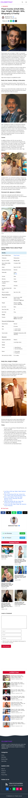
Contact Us (3, 770)
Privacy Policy (4, 774)
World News (3, 757)
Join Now (22, 533)
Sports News (3, 761)
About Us (3, 768)
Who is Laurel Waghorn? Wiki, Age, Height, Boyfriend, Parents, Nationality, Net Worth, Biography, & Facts (13, 498)
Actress (2, 755)
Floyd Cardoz (5, 508)
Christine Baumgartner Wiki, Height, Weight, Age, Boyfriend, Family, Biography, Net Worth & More (18, 716)
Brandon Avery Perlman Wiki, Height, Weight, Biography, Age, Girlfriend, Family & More (17, 676)
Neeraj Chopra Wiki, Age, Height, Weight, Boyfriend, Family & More (6, 556)
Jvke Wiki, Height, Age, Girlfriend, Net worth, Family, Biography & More (20, 603)
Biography (5, 6)
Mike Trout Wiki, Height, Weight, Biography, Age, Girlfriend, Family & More (18, 690)
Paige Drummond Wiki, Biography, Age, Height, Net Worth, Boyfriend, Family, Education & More (7, 585)
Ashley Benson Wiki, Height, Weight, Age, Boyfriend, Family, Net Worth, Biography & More (18, 703)
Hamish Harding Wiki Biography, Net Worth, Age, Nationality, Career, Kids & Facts (20, 577)
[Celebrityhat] (7, 2)
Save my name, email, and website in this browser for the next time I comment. (14, 642)
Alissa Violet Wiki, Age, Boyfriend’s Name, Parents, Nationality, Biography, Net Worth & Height (20, 561)
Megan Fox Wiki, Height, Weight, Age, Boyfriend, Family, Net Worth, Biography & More (18, 710)
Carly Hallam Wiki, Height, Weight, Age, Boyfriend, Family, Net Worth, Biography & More (18, 697)
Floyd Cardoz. (17, 255)
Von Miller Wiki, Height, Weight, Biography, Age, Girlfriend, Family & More (18, 723)
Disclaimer (3, 772)
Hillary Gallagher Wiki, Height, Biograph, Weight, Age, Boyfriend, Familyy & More (17, 683)
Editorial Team (9, 16)
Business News (4, 759)
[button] (22, 2)
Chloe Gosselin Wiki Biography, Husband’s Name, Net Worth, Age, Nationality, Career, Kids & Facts (6, 605)
